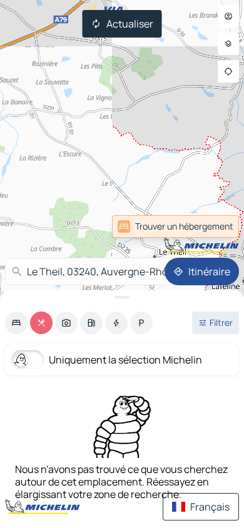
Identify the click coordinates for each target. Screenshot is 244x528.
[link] (211, 226)
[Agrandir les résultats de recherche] (122, 297)
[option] (16, 323)
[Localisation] (228, 71)
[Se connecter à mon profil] (228, 16)
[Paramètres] (228, 44)
